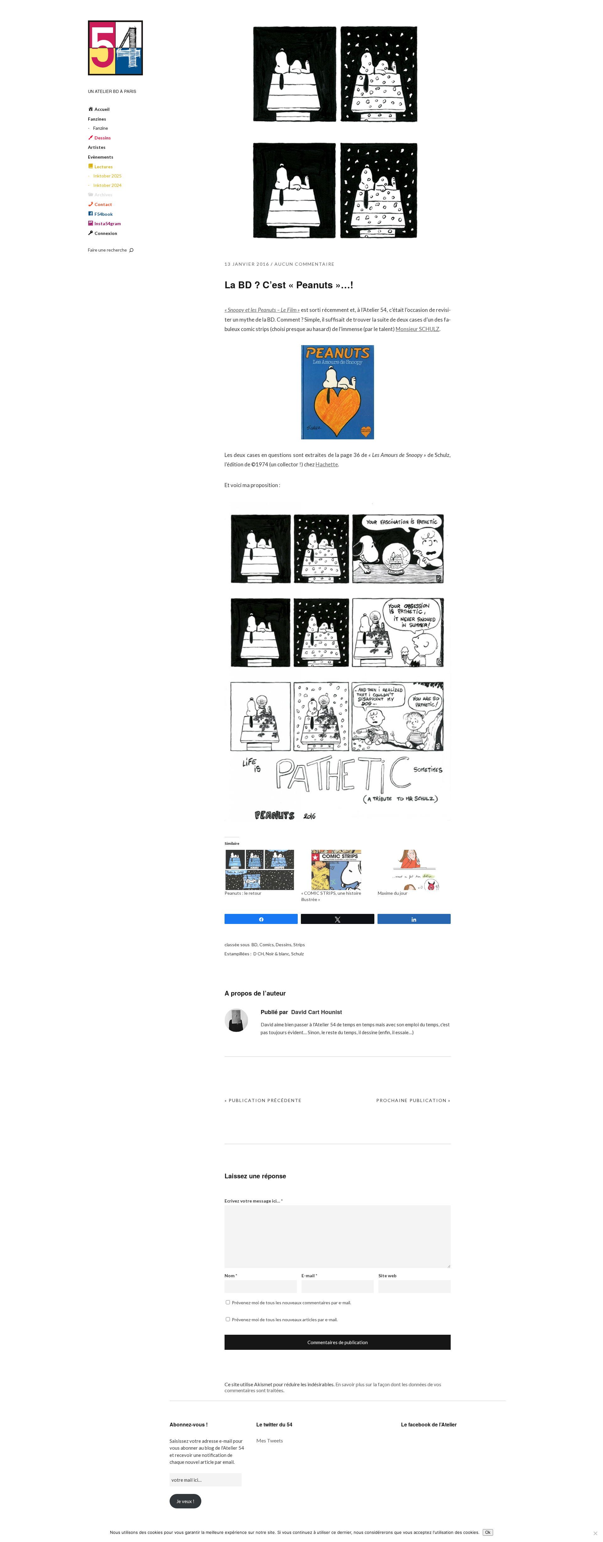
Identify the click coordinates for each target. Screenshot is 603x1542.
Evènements (100, 157)
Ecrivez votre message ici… (254, 1200)
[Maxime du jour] (413, 870)
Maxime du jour (392, 893)
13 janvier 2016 (247, 264)
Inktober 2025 (107, 175)
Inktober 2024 (107, 185)
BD (255, 944)
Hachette (327, 464)
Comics (266, 944)
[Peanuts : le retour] (260, 870)
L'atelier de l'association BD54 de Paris (115, 47)
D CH (258, 953)
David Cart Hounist (316, 1012)
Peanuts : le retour (243, 893)
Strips (299, 944)
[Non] (595, 1533)
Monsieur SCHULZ (417, 329)
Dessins (283, 944)
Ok (488, 1532)
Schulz (297, 953)
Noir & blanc (277, 953)
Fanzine (100, 128)
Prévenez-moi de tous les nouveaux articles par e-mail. (285, 1319)
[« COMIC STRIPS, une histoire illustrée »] (336, 870)
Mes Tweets (269, 1440)
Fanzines (97, 119)
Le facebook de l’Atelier (429, 1424)
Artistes (97, 147)
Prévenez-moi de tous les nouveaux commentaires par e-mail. (291, 1302)
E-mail (309, 1275)
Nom (231, 1275)
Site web (387, 1275)
